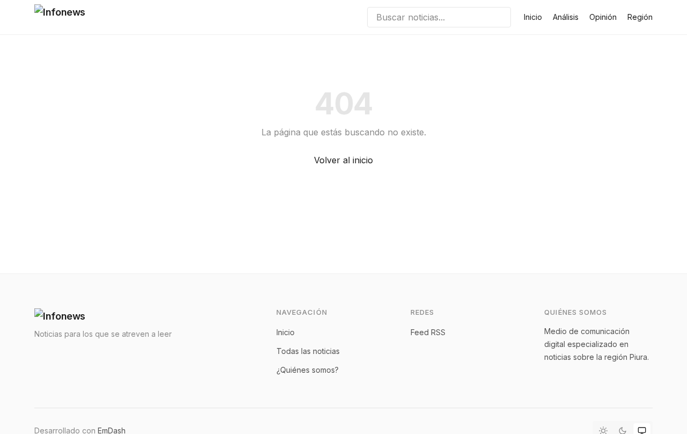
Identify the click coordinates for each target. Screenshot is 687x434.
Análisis (566, 16)
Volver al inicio (343, 160)
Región (640, 16)
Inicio (533, 16)
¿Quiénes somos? (307, 369)
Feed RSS (428, 332)
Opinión (603, 16)
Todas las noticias (308, 351)
